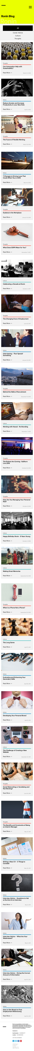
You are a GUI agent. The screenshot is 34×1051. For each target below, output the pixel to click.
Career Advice (18, 33)
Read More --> (7, 73)
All (18, 28)
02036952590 (20, 1035)
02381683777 (22, 1033)
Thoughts (18, 39)
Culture (17, 36)
